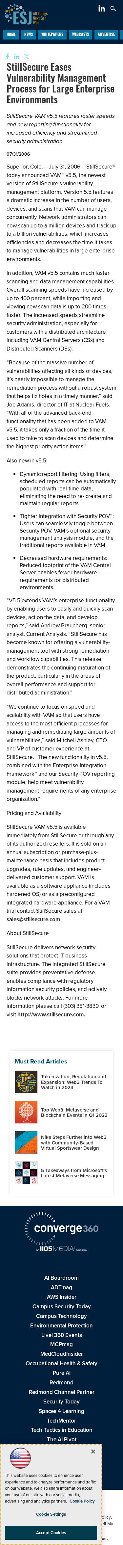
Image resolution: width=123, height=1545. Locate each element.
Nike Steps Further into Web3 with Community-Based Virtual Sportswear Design (74, 1142)
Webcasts (80, 35)
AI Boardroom (61, 1278)
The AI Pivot (61, 1439)
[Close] (93, 1451)
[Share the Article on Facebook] (5, 57)
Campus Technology (61, 1316)
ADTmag (61, 1287)
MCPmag (61, 1344)
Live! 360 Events (61, 1335)
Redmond (61, 1382)
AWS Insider (61, 1297)
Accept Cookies (51, 1533)
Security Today (61, 1401)
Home (11, 35)
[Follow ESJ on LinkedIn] (102, 9)
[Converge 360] (61, 1229)
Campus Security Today (61, 1306)
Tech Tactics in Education (61, 1430)
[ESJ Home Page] (24, 13)
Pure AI (62, 1373)
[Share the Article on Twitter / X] (26, 57)
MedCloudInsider (61, 1354)
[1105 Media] (61, 1249)
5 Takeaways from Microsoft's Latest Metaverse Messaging (74, 1173)
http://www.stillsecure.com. (51, 1014)
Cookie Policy (82, 1501)
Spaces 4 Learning (61, 1411)
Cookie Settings (51, 1514)
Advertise (106, 35)
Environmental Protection (61, 1325)
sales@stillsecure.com (33, 919)
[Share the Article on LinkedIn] (15, 57)
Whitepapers (52, 35)
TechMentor (61, 1421)
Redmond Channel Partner (61, 1392)
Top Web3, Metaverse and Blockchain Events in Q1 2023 (74, 1112)
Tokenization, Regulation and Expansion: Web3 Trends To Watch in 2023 (73, 1082)
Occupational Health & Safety (61, 1363)
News (28, 35)
